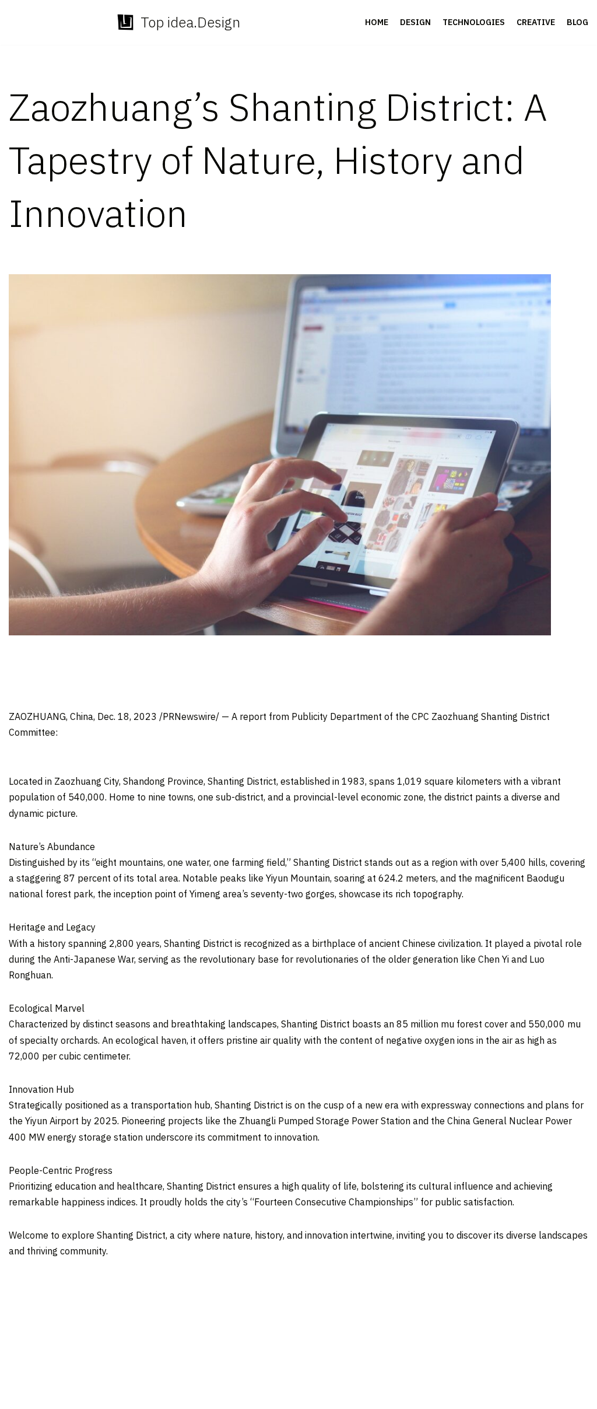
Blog (577, 22)
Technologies (474, 22)
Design (415, 22)
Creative (536, 22)
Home (376, 22)
